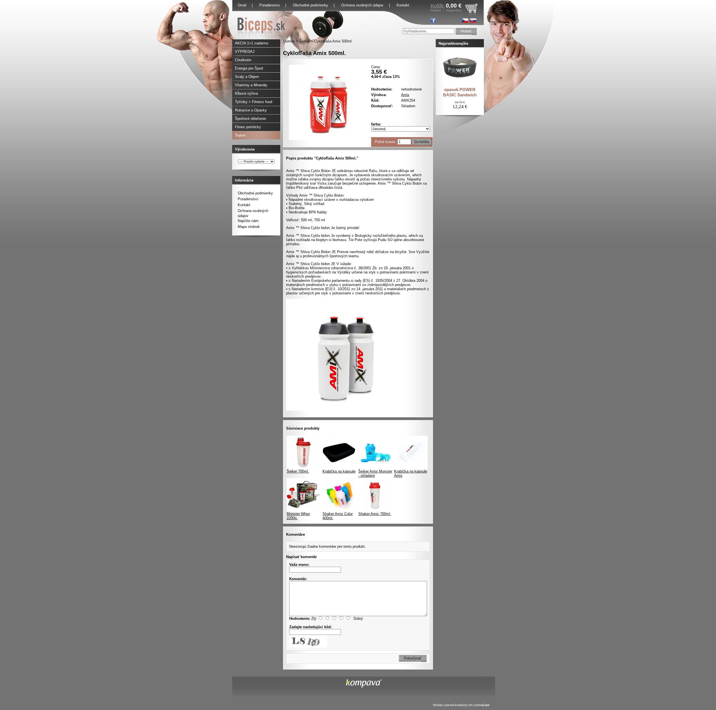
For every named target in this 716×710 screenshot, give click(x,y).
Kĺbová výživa (246, 93)
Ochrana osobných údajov (362, 5)
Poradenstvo (269, 5)
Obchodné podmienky (310, 5)
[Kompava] (363, 686)
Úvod (242, 5)
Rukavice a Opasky (251, 110)
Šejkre (304, 41)
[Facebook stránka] (433, 20)
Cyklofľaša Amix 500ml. (333, 41)
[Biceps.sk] (261, 38)
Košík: (438, 6)
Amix (405, 95)
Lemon (481, 705)
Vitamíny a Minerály (251, 85)
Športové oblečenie (250, 118)
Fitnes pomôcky (248, 127)
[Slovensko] (473, 20)
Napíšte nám (248, 221)
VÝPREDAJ (245, 51)
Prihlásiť (435, 10)
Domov (289, 41)
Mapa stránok (249, 227)
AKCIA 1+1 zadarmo (251, 43)
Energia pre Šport (249, 68)
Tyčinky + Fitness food (253, 102)
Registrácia (453, 10)
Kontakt (244, 205)
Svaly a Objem (247, 77)
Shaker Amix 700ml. (374, 514)
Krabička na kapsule (338, 471)
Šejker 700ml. (298, 471)
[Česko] (465, 20)
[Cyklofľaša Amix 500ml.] (326, 139)
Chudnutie (243, 60)
